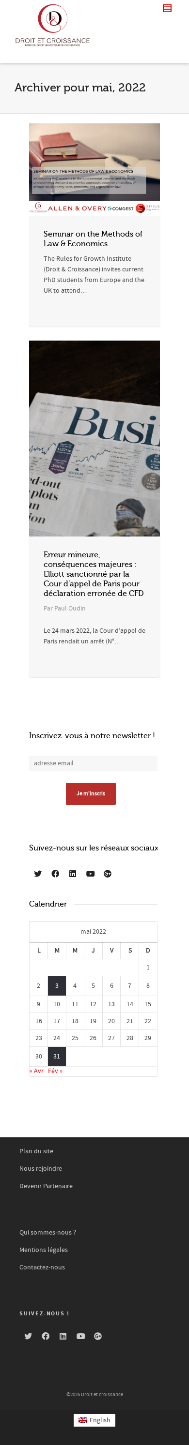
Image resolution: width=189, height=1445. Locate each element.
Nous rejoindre (40, 1168)
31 (56, 1056)
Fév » (55, 1071)
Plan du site (36, 1151)
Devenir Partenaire (46, 1186)
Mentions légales (43, 1250)
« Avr (37, 1071)
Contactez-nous (42, 1267)
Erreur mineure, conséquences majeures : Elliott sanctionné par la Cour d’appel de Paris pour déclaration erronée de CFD (93, 574)
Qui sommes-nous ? (47, 1232)
